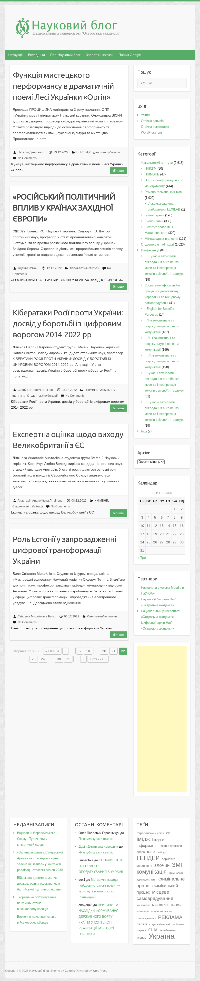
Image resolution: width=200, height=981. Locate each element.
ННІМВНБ (91, 390)
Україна (162, 936)
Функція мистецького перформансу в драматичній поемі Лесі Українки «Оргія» (63, 86)
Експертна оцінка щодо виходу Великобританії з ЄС (68, 439)
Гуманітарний (154, 215)
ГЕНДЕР (148, 858)
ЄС (168, 833)
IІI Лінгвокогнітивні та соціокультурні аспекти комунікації (162, 361)
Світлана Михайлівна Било (36, 616)
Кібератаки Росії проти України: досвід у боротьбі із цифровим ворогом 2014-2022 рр (68, 323)
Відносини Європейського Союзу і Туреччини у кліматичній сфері (36, 838)
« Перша (52, 651)
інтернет (159, 840)
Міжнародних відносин (161, 238)
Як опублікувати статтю (96, 839)
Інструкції (15, 55)
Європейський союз (150, 833)
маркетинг (160, 905)
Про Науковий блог (65, 55)
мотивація (143, 911)
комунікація (152, 872)
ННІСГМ (82, 152)
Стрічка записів (152, 121)
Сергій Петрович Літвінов (35, 390)
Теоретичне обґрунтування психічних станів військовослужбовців (36, 903)
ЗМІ (177, 865)
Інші (144, 431)
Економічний (154, 221)
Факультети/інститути (84, 268)
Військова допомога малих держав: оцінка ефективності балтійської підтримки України (39, 883)
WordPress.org (151, 132)
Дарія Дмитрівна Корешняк (98, 846)
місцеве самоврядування (155, 895)
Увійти (145, 115)
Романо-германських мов (163, 192)
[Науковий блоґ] (102, 29)
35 (68, 659)
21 (113, 651)
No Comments (27, 158)
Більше (118, 171)
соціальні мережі (159, 924)
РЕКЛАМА (170, 917)
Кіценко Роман (28, 268)
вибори (162, 852)
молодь (176, 905)
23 (34, 659)
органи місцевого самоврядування (154, 914)
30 (59, 659)
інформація (147, 845)
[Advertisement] (161, 719)
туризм (141, 937)
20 (104, 651)
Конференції (150, 250)
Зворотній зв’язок (99, 55)
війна (151, 852)
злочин (162, 865)
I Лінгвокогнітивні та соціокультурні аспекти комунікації (162, 326)
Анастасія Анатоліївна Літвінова (40, 500)
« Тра (141, 557)
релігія (142, 924)
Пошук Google (130, 55)
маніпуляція (143, 905)
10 (88, 651)
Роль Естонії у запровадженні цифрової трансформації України (64, 550)
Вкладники (36, 55)
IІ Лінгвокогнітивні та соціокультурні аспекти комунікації (162, 343)
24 (43, 659)
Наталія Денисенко (31, 152)
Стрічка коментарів (155, 126)
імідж (143, 839)
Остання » (98, 659)
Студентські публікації (104, 152)
